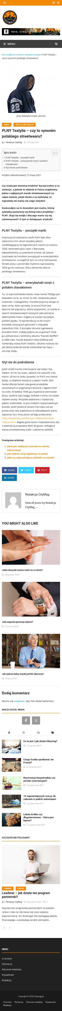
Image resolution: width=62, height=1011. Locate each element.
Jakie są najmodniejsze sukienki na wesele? (31, 457)
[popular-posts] (9, 733)
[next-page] (9, 927)
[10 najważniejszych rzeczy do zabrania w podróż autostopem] (11, 796)
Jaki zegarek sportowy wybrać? (17, 622)
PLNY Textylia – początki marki (20, 157)
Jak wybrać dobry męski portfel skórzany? (23, 674)
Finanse (8, 888)
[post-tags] (53, 733)
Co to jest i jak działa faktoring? (40, 741)
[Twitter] (58, 2)
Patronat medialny (11, 969)
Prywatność (8, 974)
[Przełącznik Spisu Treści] (53, 153)
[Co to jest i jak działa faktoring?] (11, 741)
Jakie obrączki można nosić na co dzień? (22, 570)
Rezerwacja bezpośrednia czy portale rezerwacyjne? (39, 779)
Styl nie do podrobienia (17, 167)
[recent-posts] (23, 733)
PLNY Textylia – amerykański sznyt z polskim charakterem (27, 162)
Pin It (44, 470)
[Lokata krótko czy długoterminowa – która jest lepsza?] (11, 814)
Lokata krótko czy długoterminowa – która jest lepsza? (38, 817)
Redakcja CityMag (14, 142)
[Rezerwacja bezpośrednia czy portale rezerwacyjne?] (11, 778)
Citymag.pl (39, 996)
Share (11, 470)
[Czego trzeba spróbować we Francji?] (11, 759)
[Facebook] (54, 2)
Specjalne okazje (32, 54)
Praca (21, 888)
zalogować (19, 701)
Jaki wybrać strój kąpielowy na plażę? (27, 453)
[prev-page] (4, 927)
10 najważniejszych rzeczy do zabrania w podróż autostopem (39, 798)
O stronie (7, 958)
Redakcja (6, 980)
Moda (20, 54)
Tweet (27, 470)
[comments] (38, 733)
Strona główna (9, 54)
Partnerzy (7, 964)
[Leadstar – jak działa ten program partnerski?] (31, 864)
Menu (11, 44)
